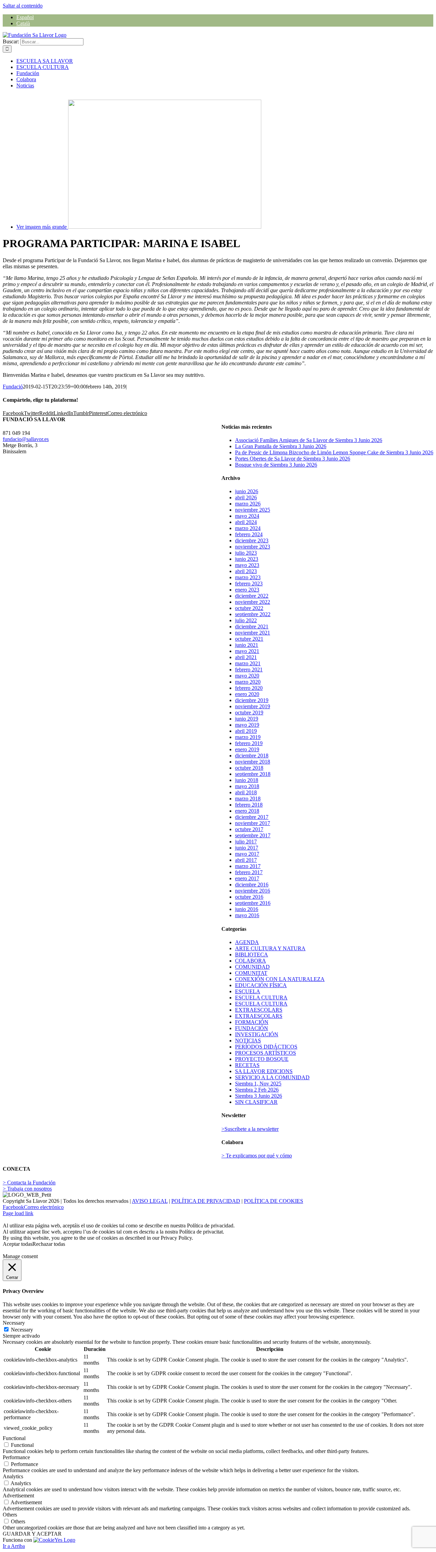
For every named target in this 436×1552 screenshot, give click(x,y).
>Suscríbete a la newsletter (250, 1129)
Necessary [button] (14, 1323)
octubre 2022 (249, 608)
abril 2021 (246, 657)
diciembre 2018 (251, 755)
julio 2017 (246, 841)
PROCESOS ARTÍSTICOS (265, 1053)
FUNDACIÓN (251, 1028)
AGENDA (247, 942)
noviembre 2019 (252, 706)
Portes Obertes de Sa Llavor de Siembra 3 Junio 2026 (292, 458)
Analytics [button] (13, 1476)
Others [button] (10, 1515)
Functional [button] (14, 1438)
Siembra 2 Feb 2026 (257, 1090)
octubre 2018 (249, 768)
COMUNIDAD (252, 967)
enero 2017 (247, 878)
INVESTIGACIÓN (256, 1034)
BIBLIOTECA (251, 954)
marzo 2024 (248, 528)
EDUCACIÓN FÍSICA (261, 985)
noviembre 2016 (252, 891)
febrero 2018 (249, 805)
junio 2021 (246, 645)
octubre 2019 (249, 712)
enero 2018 (247, 811)
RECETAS (247, 1065)
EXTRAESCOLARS (258, 1010)
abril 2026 (246, 497)
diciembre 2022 (251, 596)
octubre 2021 (249, 639)
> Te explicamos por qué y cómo (256, 1155)
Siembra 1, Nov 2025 (258, 1083)
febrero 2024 (249, 534)
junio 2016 (246, 909)
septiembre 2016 (252, 903)
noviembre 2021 (252, 633)
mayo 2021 (247, 651)
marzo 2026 (248, 504)
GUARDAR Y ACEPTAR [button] (32, 1534)
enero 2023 (247, 590)
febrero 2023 (249, 583)
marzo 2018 (248, 798)
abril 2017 (246, 860)
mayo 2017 (247, 854)
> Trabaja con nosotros (27, 1189)
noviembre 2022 (252, 602)
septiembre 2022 (252, 614)
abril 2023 (246, 571)
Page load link (18, 1213)
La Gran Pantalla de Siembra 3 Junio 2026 (280, 446)
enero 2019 (247, 749)
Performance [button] (16, 1457)
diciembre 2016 (251, 884)
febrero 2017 (249, 872)
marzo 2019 (248, 737)
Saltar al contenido (23, 6)
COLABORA (250, 961)
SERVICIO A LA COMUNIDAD (272, 1077)
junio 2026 (246, 491)
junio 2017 (246, 848)
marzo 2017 (248, 866)
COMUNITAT (251, 973)
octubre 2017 (249, 829)
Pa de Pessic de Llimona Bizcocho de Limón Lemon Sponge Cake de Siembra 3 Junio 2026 (334, 452)
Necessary (22, 1330)
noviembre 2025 (252, 510)
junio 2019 (246, 719)
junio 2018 (246, 780)
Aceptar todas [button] (17, 1244)
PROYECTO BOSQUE (262, 1059)
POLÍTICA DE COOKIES (273, 1201)
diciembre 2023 (251, 540)
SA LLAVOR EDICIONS (264, 1071)
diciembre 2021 (251, 626)
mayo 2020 (247, 676)
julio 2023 (246, 553)
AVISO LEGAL (150, 1201)
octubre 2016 (249, 897)
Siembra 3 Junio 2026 (258, 1096)
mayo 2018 (247, 786)
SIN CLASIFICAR (256, 1102)
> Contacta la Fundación (29, 1182)
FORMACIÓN (251, 1022)
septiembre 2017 (252, 835)
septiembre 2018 (252, 774)
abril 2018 (246, 792)
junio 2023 (246, 559)
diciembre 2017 (251, 817)
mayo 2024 (247, 516)
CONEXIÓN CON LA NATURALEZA (280, 979)
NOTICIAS (248, 1040)
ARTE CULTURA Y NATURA (270, 948)
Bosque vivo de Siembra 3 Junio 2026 (276, 465)
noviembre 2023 (252, 547)
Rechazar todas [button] (48, 1244)
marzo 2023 (248, 577)
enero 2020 (247, 694)
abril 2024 (246, 522)
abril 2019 (246, 731)
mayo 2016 (247, 915)
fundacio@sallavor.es (26, 439)
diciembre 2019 (251, 700)
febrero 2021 (249, 669)
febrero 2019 (249, 743)
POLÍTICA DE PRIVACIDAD (205, 1201)
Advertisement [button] (18, 1495)
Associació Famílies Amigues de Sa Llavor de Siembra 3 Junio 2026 (308, 440)
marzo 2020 (248, 682)
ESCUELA (247, 991)
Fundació (13, 386)
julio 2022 (246, 620)
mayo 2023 (247, 565)
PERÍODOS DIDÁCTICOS (266, 1047)
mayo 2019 (247, 725)
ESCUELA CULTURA (261, 997)
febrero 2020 (249, 688)
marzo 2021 (248, 663)
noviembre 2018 (252, 762)
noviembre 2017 (252, 823)
